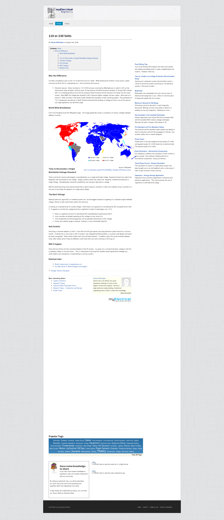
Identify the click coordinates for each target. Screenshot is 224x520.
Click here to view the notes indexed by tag (110, 473)
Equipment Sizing (132, 443)
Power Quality (90, 448)
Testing (93, 451)
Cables (88, 440)
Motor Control (54, 448)
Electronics (79, 443)
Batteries (64, 440)
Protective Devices (125, 448)
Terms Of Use (154, 507)
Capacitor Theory (59, 283)
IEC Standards (104, 446)
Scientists (61, 451)
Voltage (53, 271)
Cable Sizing (79, 440)
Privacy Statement (166, 507)
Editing (136, 440)
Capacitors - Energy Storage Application (149, 175)
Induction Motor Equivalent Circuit (64, 285)
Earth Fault (129, 440)
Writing (131, 451)
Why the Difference (61, 51)
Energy (86, 443)
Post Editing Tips (141, 64)
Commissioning (108, 440)
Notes (59, 24)
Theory (101, 451)
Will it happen (64, 65)
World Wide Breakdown (67, 53)
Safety (140, 448)
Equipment (94, 443)
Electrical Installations (68, 443)
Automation (56, 440)
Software (67, 451)
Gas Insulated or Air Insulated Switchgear (150, 115)
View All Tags (137, 455)
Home (51, 24)
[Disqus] (90, 336)
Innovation (113, 446)
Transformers (111, 451)
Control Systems (119, 440)
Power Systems (103, 448)
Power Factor (57, 290)
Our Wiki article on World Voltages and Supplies (71, 266)
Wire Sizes (125, 451)
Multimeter (139, 91)
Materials (127, 446)
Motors (62, 448)
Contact (145, 507)
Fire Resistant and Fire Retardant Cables (149, 127)
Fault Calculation (56, 446)
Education (56, 443)
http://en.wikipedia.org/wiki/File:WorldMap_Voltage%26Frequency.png (107, 170)
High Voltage (87, 446)
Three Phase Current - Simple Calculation (150, 163)
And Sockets (64, 63)
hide (59, 48)
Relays (135, 448)
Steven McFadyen (99, 278)
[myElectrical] (60, 13)
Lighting (120, 446)
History (59, 271)
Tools (67, 24)
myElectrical (71, 448)
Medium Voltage (136, 446)
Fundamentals (68, 445)
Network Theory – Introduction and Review (67, 288)
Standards (66, 271)
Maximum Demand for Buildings (146, 103)
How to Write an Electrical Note (63, 493)
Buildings (71, 440)
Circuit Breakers (97, 440)
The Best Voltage (65, 60)
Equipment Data (105, 443)
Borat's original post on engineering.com (68, 264)
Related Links (64, 68)
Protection (114, 448)
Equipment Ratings (119, 443)
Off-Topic (81, 448)
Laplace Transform (59, 281)
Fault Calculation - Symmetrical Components (151, 151)
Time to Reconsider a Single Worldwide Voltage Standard (79, 58)
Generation (78, 446)
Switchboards (85, 451)
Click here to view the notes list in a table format (111, 464)
